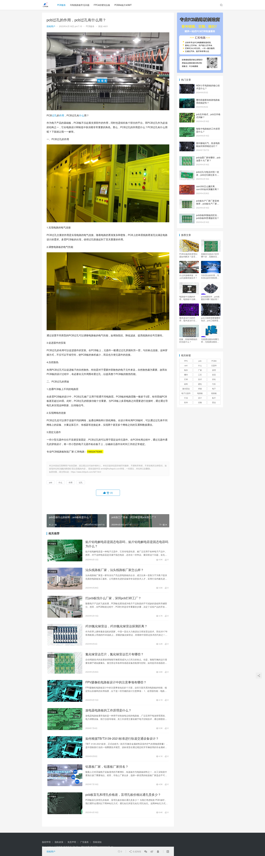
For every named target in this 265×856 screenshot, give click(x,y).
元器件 (214, 365)
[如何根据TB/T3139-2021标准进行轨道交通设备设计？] (64, 747)
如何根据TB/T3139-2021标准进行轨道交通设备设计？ (122, 738)
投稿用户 (51, 26)
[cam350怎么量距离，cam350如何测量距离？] (187, 186)
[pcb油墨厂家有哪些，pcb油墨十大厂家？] (187, 157)
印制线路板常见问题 (79, 4)
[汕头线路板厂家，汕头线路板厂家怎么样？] (64, 578)
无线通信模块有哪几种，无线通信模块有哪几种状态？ (210, 340)
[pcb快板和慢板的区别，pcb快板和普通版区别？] (187, 215)
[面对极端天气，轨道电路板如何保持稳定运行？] (187, 143)
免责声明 (71, 842)
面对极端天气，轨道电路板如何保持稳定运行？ (208, 144)
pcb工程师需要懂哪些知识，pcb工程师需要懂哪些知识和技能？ (210, 319)
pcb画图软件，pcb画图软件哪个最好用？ (210, 297)
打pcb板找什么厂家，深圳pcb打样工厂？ (113, 598)
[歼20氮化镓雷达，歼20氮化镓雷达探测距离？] (64, 635)
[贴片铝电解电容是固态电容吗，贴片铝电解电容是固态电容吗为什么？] (64, 550)
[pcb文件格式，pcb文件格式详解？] (187, 114)
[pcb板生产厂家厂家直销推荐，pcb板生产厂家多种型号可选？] (187, 201)
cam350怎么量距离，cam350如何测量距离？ (207, 188)
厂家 (200, 370)
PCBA (214, 360)
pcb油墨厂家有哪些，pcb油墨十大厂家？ (208, 159)
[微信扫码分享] (145, 851)
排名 (214, 379)
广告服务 (84, 842)
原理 (214, 370)
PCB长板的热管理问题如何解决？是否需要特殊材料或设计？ (188, 255)
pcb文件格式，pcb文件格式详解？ (208, 116)
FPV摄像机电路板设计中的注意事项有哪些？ (115, 682)
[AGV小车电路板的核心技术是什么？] (187, 85)
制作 (186, 370)
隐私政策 (59, 842)
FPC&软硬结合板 (102, 4)
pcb (50, 482)
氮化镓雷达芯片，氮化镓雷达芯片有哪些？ (114, 654)
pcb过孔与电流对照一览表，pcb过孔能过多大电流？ (207, 174)
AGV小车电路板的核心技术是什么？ (208, 87)
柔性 (200, 384)
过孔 (54, 115)
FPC (186, 360)
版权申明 (46, 842)
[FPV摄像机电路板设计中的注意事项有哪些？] (64, 691)
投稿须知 (97, 842)
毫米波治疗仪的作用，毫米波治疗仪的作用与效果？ (188, 319)
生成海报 (136, 851)
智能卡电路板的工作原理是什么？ (208, 130)
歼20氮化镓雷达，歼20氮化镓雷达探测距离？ (116, 626)
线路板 (214, 393)
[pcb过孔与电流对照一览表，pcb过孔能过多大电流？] (187, 172)
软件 (186, 402)
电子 (214, 388)
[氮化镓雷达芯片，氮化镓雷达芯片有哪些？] (64, 663)
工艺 (200, 374)
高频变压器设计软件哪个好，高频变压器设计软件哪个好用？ (210, 255)
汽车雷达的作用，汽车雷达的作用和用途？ (210, 276)
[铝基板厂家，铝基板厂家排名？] (64, 775)
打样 (186, 379)
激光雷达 (186, 388)
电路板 (200, 393)
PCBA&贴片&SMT (123, 4)
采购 (200, 402)
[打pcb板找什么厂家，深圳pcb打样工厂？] (64, 607)
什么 (81, 115)
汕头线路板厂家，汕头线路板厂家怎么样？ (114, 570)
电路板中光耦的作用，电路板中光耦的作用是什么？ (188, 297)
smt (185, 365)
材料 (186, 384)
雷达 (214, 402)
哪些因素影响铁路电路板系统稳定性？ (208, 101)
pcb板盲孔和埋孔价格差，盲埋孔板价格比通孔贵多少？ (123, 794)
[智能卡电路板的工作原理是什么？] (187, 128)
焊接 (200, 388)
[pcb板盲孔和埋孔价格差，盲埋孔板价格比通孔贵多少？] (64, 803)
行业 (186, 397)
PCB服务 (61, 4)
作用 (61, 115)
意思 (214, 374)
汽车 (214, 384)
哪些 (186, 374)
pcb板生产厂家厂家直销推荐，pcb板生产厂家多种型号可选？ (207, 203)
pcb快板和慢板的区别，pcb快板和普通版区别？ (207, 217)
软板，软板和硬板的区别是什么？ (188, 340)
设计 (200, 397)
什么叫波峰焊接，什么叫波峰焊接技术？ (188, 276)
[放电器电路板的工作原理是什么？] (64, 719)
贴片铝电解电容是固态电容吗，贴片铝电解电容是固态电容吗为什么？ (126, 544)
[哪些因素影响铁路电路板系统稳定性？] (187, 100)
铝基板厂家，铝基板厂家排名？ (106, 766)
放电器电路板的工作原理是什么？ (108, 710)
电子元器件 (186, 393)
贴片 (214, 397)
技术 (200, 379)
